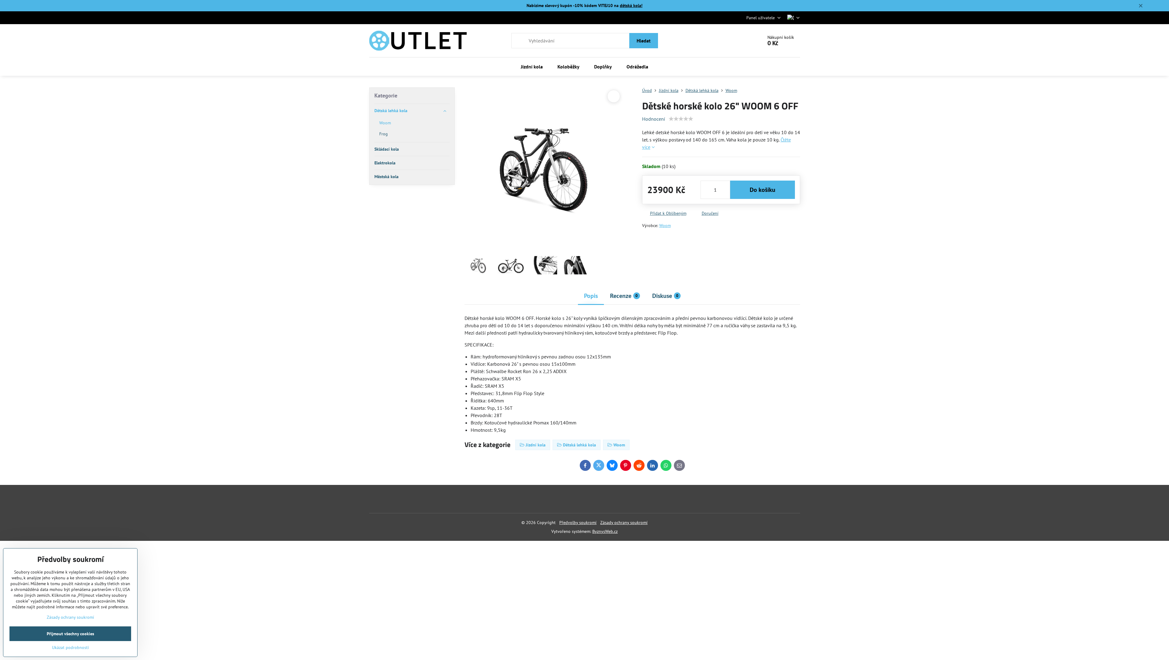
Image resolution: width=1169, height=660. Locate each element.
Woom (665, 225)
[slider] (681, 118)
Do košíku (762, 190)
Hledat (644, 41)
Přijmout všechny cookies (70, 633)
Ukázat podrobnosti (70, 647)
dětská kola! (631, 5)
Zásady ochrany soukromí (624, 522)
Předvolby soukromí (578, 522)
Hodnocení (653, 119)
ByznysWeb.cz (605, 531)
